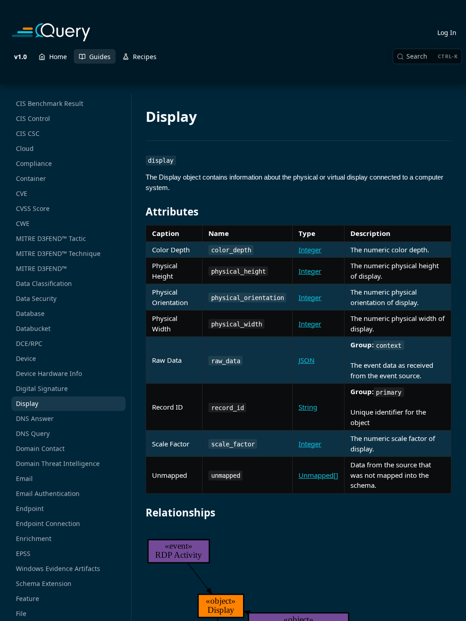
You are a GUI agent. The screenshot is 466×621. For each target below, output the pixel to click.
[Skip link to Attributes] (139, 211)
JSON (306, 360)
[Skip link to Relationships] (139, 512)
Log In (446, 32)
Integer (310, 249)
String (308, 406)
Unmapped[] (318, 475)
